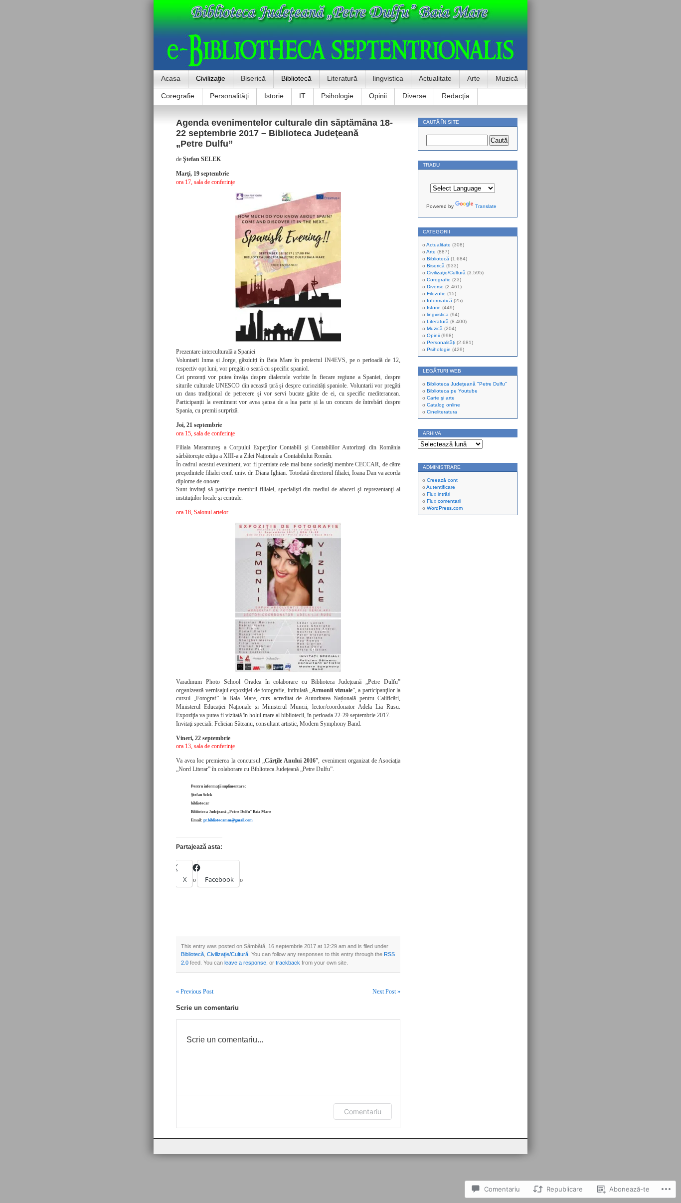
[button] (288, 267)
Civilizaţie (210, 78)
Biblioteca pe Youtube (452, 391)
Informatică (439, 300)
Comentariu (362, 1111)
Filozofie (436, 293)
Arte (473, 78)
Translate (486, 206)
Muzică (507, 78)
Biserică (253, 78)
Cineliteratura (442, 411)
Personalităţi (229, 96)
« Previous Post (194, 991)
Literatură (342, 78)
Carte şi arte (441, 398)
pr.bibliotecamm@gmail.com (228, 820)
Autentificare (440, 487)
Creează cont (442, 480)
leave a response (245, 963)
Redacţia (456, 96)
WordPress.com (445, 508)
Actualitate (435, 78)
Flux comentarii (444, 501)
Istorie (274, 96)
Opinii (378, 96)
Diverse (414, 96)
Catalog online (443, 404)
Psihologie (337, 96)
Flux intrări (438, 494)
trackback (288, 963)
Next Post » (386, 991)
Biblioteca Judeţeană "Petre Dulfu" (467, 384)
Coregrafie (177, 96)
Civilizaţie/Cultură (227, 954)
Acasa (170, 78)
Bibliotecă (296, 78)
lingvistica (388, 78)
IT (302, 96)
